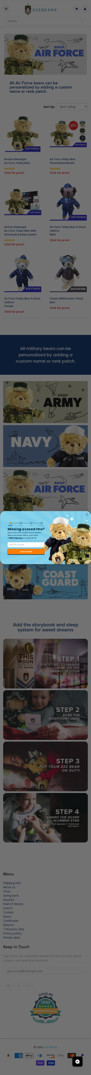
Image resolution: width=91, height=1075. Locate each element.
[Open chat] (77, 1062)
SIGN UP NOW (26, 551)
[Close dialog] (86, 514)
